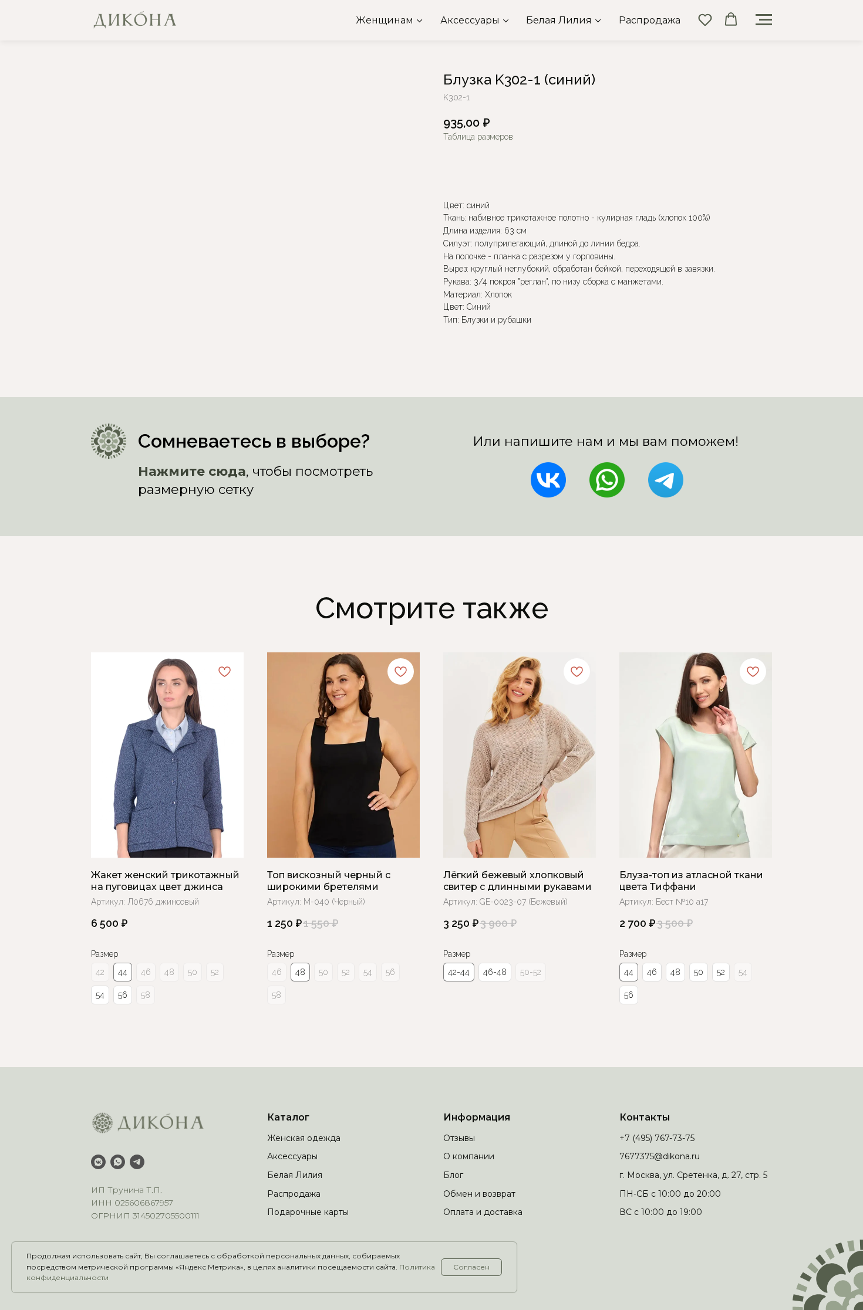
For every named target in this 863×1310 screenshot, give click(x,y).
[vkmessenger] (98, 1162)
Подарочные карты (308, 1212)
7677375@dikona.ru (659, 1156)
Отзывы (459, 1138)
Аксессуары (470, 20)
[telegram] (137, 1162)
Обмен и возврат (479, 1194)
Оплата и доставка (482, 1212)
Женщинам (384, 20)
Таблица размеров (478, 136)
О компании (468, 1156)
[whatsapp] (117, 1162)
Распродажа (649, 20)
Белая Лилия (559, 20)
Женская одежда (304, 1138)
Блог (453, 1175)
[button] (705, 19)
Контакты (644, 1117)
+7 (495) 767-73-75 (657, 1138)
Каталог (288, 1117)
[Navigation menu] (764, 20)
